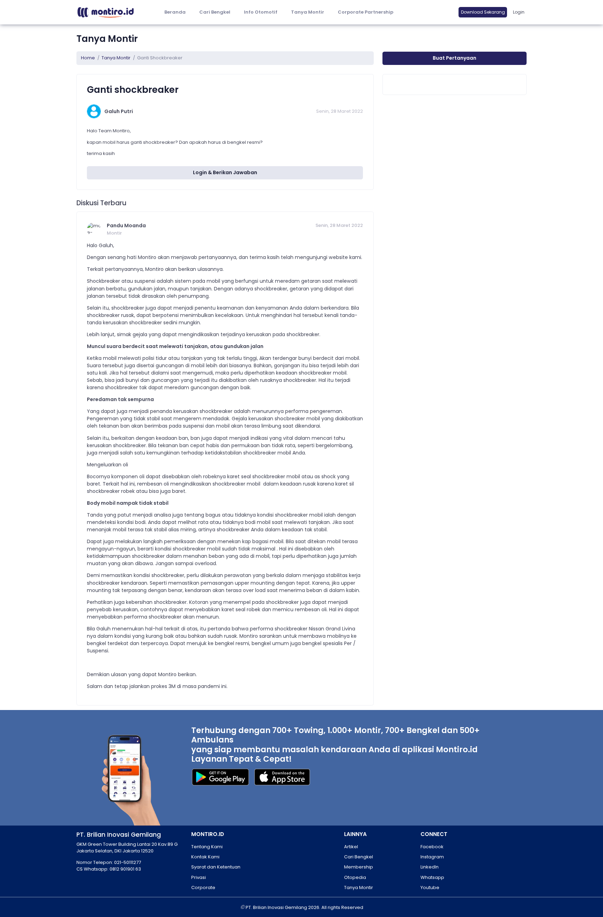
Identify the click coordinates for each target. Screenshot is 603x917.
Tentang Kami (207, 846)
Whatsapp (432, 877)
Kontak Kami (205, 856)
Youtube (429, 887)
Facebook (432, 846)
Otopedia (355, 877)
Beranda (175, 12)
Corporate (203, 887)
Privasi (198, 877)
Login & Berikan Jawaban (225, 172)
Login (518, 12)
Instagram (432, 856)
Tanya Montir (307, 12)
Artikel (351, 846)
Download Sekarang (483, 12)
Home (88, 57)
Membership (358, 867)
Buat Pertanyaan (454, 57)
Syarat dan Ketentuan (215, 867)
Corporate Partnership (365, 12)
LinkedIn (429, 867)
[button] (260, 12)
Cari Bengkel (214, 12)
